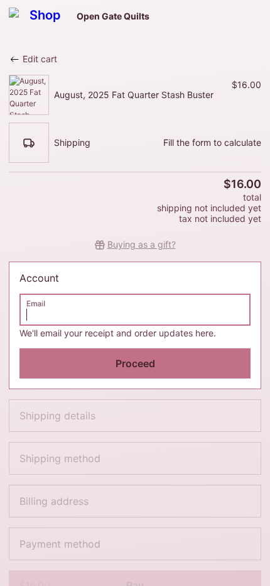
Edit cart (40, 58)
